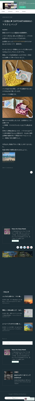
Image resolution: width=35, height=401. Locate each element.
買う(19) (11, 167)
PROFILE (10, 11)
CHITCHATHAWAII (19, 41)
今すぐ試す (22, 7)
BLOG (17, 11)
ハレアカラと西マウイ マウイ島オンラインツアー (16, 296)
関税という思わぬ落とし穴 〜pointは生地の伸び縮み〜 (17, 310)
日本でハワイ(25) (5, 167)
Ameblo (24, 11)
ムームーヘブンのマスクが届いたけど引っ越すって (16, 324)
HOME (3, 11)
